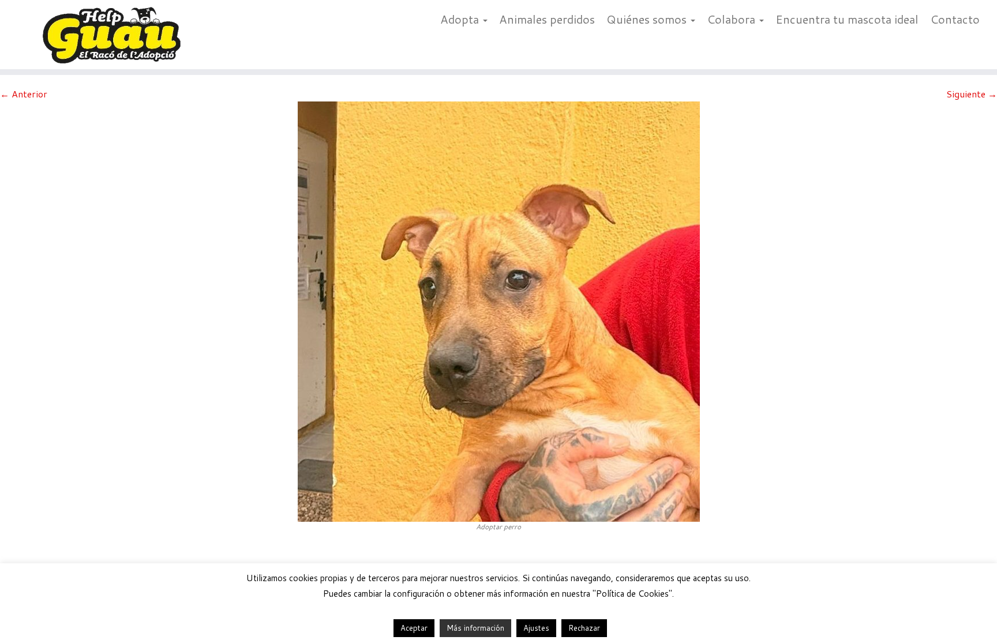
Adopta (461, 19)
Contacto (955, 19)
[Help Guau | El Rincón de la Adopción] (115, 34)
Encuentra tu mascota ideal (847, 19)
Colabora (732, 19)
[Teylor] (499, 310)
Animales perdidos (547, 19)
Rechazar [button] (584, 628)
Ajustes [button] (536, 628)
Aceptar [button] (414, 628)
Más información (475, 628)
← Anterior (23, 93)
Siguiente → (971, 93)
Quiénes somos (647, 19)
